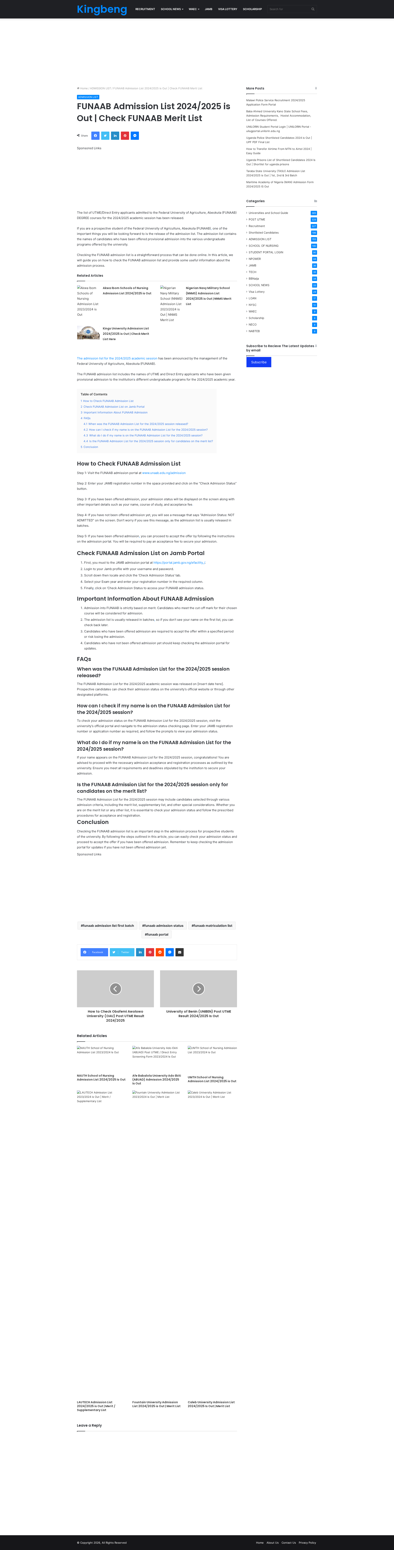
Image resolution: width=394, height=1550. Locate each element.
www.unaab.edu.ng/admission (164, 473)
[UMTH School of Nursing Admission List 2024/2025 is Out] (212, 1059)
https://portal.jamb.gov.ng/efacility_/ (179, 562)
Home (83, 88)
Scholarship (256, 318)
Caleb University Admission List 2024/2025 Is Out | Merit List (211, 1404)
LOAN (252, 298)
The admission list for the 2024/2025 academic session (117, 358)
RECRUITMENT (145, 9)
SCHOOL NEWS (171, 9)
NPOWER (255, 258)
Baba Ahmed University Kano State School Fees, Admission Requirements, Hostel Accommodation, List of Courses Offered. (279, 116)
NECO (253, 324)
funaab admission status (163, 926)
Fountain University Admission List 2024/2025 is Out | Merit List (156, 1404)
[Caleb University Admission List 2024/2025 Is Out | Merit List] (212, 1244)
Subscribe (259, 362)
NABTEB (254, 331)
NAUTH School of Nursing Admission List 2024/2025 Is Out (101, 1078)
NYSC (253, 304)
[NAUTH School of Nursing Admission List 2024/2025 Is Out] (101, 1059)
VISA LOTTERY (227, 9)
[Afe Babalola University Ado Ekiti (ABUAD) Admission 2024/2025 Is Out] (157, 1059)
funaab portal (157, 934)
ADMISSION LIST (100, 88)
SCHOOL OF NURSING (263, 245)
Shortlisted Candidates (264, 232)
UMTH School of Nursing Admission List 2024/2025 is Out (212, 1079)
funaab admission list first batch (108, 926)
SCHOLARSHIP (252, 9)
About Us (273, 1542)
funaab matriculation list (213, 926)
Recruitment (257, 226)
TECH (252, 272)
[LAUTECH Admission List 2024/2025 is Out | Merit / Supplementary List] (101, 1244)
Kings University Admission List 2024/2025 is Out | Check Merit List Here (126, 333)
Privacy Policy (307, 1542)
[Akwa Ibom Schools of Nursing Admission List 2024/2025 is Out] (88, 301)
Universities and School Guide (268, 213)
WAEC (193, 9)
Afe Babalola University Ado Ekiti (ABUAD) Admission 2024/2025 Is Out (156, 1079)
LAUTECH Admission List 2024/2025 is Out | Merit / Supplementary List (96, 1406)
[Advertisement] (197, 51)
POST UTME (257, 219)
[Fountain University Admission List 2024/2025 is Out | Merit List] (157, 1244)
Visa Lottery (257, 291)
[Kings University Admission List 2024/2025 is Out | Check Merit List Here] (88, 332)
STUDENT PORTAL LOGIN (266, 252)
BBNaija (254, 278)
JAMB (208, 9)
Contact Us (289, 1542)
